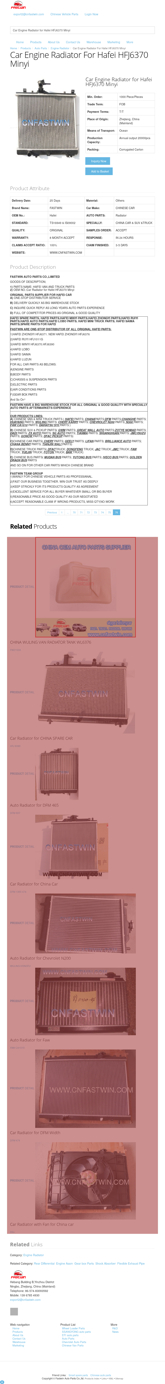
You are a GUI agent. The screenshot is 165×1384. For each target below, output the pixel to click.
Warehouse (94, 42)
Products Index (92, 1378)
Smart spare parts (79, 1375)
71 (81, 512)
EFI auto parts (70, 1335)
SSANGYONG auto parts (76, 1332)
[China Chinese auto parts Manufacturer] (18, 5)
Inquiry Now (98, 161)
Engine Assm (64, 1263)
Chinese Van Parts (73, 1345)
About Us (54, 42)
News (115, 1332)
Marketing (113, 42)
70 (74, 512)
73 (95, 512)
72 (88, 512)
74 (102, 512)
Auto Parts (41, 48)
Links (104, 1378)
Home (20, 42)
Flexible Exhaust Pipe (131, 1263)
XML (111, 1378)
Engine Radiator (60, 48)
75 (109, 512)
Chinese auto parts (101, 1375)
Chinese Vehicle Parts (64, 14)
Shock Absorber (105, 1263)
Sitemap (119, 1378)
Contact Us (73, 42)
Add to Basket (100, 171)
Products (35, 42)
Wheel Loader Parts (73, 1328)
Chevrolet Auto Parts (74, 1342)
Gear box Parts (84, 1263)
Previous (52, 512)
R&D (115, 1328)
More (130, 42)
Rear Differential (44, 1263)
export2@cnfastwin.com (28, 14)
